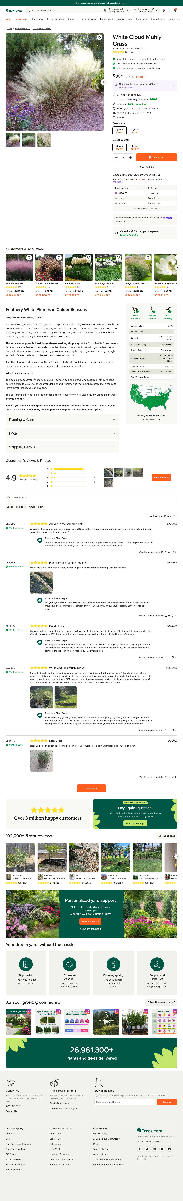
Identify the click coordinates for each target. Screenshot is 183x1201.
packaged (21, 506)
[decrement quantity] (116, 157)
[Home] (14, 10)
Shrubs (71, 19)
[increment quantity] (130, 157)
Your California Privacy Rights (108, 1159)
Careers (9, 1138)
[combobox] (162, 516)
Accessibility (99, 1154)
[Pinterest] (169, 1149)
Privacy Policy (100, 1133)
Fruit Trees (37, 19)
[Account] (163, 10)
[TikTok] (147, 1149)
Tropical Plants (124, 19)
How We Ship (56, 1149)
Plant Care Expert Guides (18, 1144)
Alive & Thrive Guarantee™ (106, 1138)
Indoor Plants (157, 19)
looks (10, 506)
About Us (10, 1133)
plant (40, 506)
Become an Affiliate (15, 1164)
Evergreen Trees (55, 19)
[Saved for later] (100, 37)
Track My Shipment (59, 1103)
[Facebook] (155, 1149)
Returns (97, 1144)
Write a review (161, 477)
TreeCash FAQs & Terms (61, 1159)
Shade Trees (106, 19)
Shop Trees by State (16, 1149)
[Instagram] (140, 1149)
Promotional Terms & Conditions (109, 1164)
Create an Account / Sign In (64, 1108)
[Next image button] (103, 82)
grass (32, 506)
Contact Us (11, 1111)
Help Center (55, 1144)
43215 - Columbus (137, 104)
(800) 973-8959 (129, 234)
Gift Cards (11, 1154)
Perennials (141, 19)
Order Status (55, 1133)
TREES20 (117, 182)
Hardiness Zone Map (59, 1154)
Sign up (167, 1102)
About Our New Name (60, 1164)
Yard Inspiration (13, 1169)
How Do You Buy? (135, 823)
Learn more (111, 3)
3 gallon (135, 130)
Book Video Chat (90, 921)
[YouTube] (162, 1149)
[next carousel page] (177, 267)
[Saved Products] (169, 10)
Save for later (147, 167)
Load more (91, 788)
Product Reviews (14, 1159)
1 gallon (119, 130)
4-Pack (135, 147)
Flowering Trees (88, 19)
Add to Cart (158, 157)
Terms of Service (101, 1149)
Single (119, 147)
